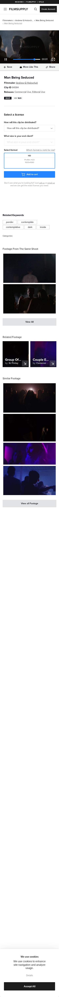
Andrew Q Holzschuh (24, 20)
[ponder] (10, 222)
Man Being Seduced (45, 20)
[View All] (29, 322)
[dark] (30, 227)
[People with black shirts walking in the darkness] (29, 427)
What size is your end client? (23, 142)
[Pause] (5, 59)
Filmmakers (8, 20)
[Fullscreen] (53, 59)
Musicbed (19, 2)
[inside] (43, 227)
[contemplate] (27, 222)
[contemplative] (13, 227)
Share (52, 67)
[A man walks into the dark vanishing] (29, 268)
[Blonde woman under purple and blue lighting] (29, 453)
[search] (36, 9)
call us (42, 183)
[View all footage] (29, 503)
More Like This (30, 67)
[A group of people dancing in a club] (29, 480)
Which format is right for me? (40, 150)
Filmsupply (31, 2)
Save (9, 67)
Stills (41, 2)
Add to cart (32, 174)
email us (51, 183)
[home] (20, 9)
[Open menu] (5, 9)
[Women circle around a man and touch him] (29, 298)
